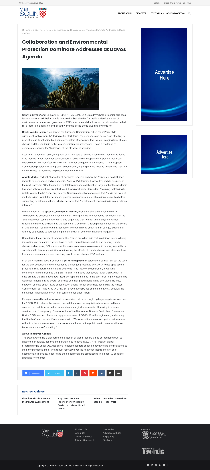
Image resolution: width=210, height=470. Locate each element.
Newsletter (108, 429)
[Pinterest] (84, 373)
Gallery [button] (157, 3)
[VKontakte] (101, 373)
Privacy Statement (84, 440)
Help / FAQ (108, 436)
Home (28, 30)
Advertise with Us (112, 433)
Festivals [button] (156, 13)
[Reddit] (93, 373)
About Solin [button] (125, 13)
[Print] (118, 373)
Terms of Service (83, 436)
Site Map (187, 3)
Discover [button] (141, 13)
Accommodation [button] (176, 13)
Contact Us (81, 429)
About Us (80, 433)
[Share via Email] (110, 373)
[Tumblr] (77, 373)
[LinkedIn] (69, 373)
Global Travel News (172, 3)
